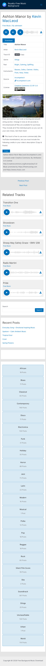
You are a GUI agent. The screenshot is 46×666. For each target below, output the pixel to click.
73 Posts (23, 476)
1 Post (23, 511)
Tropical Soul (7, 335)
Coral (4, 339)
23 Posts (23, 488)
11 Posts (23, 382)
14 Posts (23, 523)
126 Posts (23, 617)
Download (8, 40)
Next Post (23, 185)
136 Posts (23, 429)
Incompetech (20, 78)
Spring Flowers (8, 343)
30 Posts (23, 452)
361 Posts (23, 593)
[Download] (41, 32)
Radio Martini (9, 263)
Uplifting (30, 65)
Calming (23, 65)
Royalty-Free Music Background (17, 4)
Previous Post (23, 181)
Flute (16, 73)
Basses (17, 69)
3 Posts (23, 582)
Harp (21, 73)
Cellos (23, 69)
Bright (17, 65)
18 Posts (23, 370)
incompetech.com (23, 81)
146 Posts (23, 405)
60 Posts (23, 394)
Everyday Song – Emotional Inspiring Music (18, 328)
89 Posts (23, 464)
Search (5, 306)
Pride (5, 283)
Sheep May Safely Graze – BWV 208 (21, 242)
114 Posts (23, 640)
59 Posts (23, 570)
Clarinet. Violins (32, 69)
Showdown (9, 222)
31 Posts (23, 441)
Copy (22, 55)
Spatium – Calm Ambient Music (14, 331)
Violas (26, 73)
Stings (17, 60)
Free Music (6, 26)
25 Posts (23, 605)
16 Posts (23, 499)
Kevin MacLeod (20, 50)
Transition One (10, 202)
